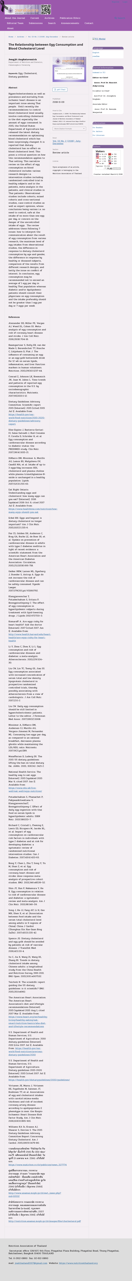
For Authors (97, 131)
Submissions (36, 23)
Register (115, 2)
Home (11, 37)
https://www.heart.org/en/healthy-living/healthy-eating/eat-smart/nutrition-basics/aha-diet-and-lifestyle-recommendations (28, 1021)
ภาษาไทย (96, 56)
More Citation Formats (63, 128)
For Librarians (99, 135)
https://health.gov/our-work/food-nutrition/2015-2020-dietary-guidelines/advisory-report (27, 419)
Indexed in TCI (99, 72)
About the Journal (15, 18)
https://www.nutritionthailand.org (78, 1263)
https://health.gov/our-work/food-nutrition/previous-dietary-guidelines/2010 (26, 1051)
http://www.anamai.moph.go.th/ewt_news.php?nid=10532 (35, 1194)
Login (125, 2)
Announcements (70, 23)
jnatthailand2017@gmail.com (31, 1263)
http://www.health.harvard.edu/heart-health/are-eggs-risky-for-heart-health (30, 638)
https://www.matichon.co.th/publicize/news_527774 (38, 1165)
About (10, 28)
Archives (49, 18)
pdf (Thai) (60, 89)
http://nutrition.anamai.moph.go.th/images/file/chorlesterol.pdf (45, 1221)
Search (52, 23)
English (96, 52)
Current (34, 18)
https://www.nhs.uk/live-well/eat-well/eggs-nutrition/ (25, 789)
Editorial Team (15, 23)
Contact (89, 23)
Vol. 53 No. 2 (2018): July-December (43, 37)
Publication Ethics (70, 18)
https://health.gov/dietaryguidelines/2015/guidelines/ (39, 1080)
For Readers (98, 127)
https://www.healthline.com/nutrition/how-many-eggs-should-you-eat (33, 510)
